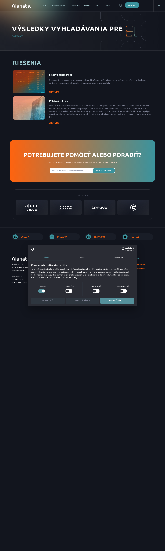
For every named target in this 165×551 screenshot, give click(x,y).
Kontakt (132, 5)
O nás (45, 6)
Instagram (99, 237)
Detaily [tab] (83, 257)
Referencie (76, 6)
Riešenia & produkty (59, 6)
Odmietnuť (47, 301)
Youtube (134, 237)
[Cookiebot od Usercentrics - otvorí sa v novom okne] (123, 249)
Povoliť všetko (117, 301)
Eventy (107, 6)
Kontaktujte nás (103, 171)
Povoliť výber (82, 301)
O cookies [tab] (119, 257)
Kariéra (97, 6)
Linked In (25, 237)
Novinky (87, 6)
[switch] (68, 291)
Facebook (62, 237)
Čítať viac (54, 92)
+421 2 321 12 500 (138, 264)
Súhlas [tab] (46, 257)
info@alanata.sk (138, 269)
